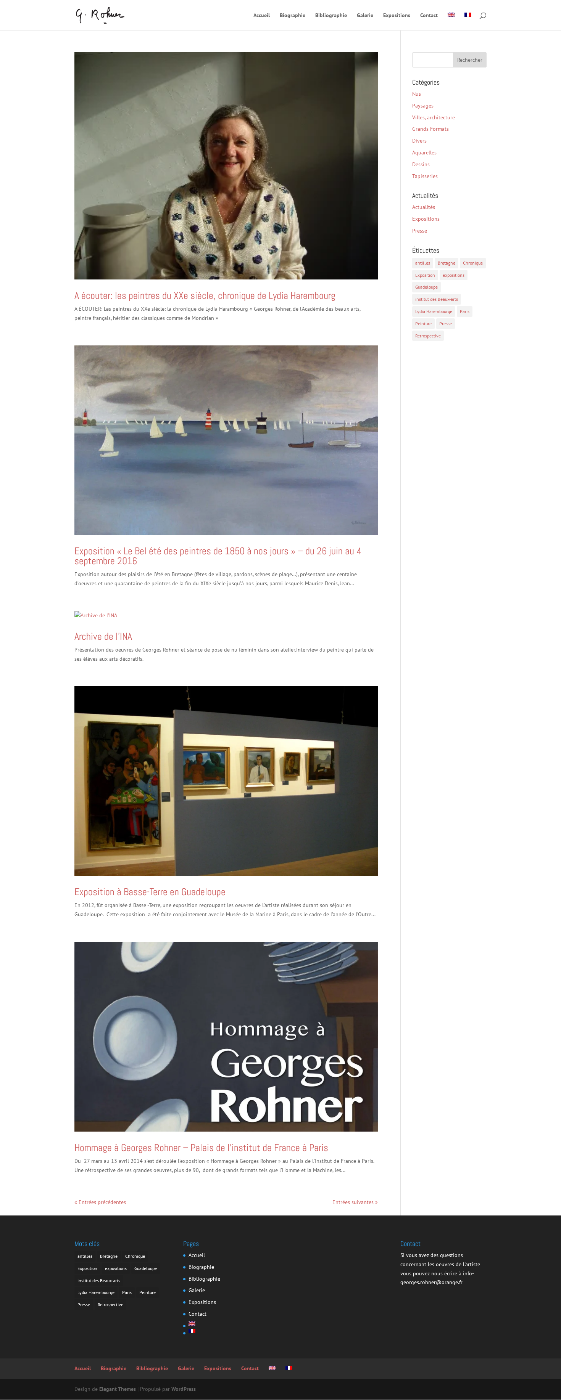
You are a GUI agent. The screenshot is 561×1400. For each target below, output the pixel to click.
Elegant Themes (117, 1389)
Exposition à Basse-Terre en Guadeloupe (150, 892)
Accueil (261, 16)
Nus (416, 93)
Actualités (423, 207)
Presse (419, 230)
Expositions (396, 16)
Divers (419, 140)
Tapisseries (425, 176)
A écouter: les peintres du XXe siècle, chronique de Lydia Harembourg (204, 295)
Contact (429, 16)
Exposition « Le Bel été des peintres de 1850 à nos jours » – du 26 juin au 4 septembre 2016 (217, 556)
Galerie (365, 16)
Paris (464, 311)
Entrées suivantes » (355, 1202)
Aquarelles (424, 152)
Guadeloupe (426, 287)
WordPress (183, 1389)
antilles (422, 263)
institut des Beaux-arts (436, 299)
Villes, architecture (433, 117)
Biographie (292, 16)
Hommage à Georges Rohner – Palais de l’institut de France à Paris (201, 1148)
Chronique (473, 263)
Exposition (425, 275)
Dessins (421, 164)
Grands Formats (430, 128)
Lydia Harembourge (433, 311)
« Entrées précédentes (100, 1202)
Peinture (423, 323)
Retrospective (428, 336)
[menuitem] (451, 22)
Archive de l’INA (103, 636)
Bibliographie (331, 16)
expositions (453, 275)
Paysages (423, 105)
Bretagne (446, 263)
